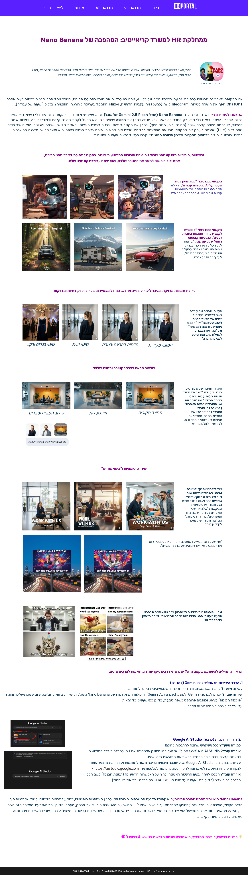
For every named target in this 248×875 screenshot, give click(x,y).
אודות (79, 8)
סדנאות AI (104, 8)
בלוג (155, 8)
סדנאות (134, 8)
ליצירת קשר (53, 8)
